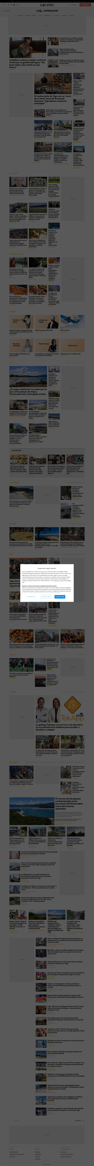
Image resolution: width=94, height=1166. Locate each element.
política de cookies (59, 580)
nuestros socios (44, 571)
